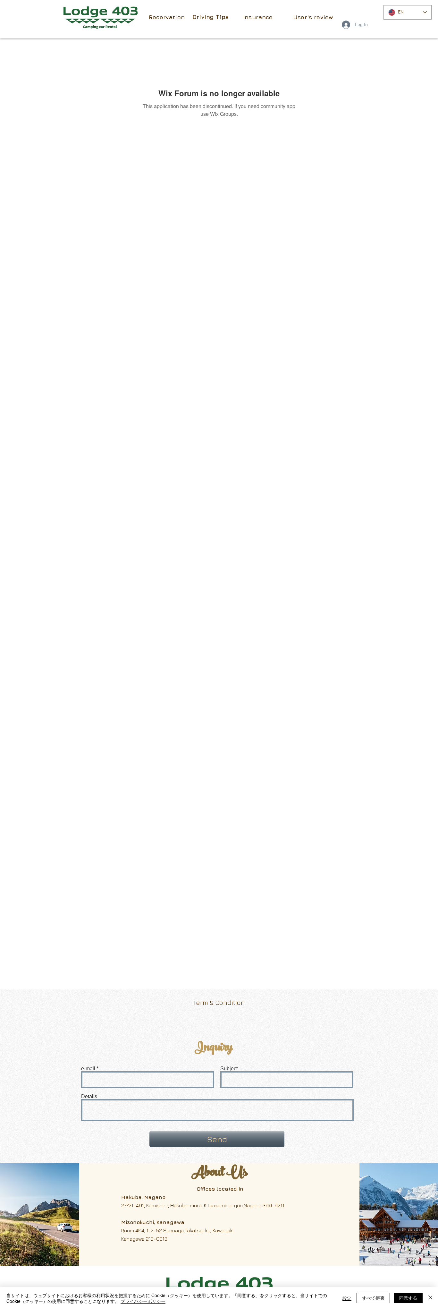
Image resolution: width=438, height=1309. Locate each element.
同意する (408, 1298)
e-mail (88, 1068)
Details (89, 1096)
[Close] (430, 1298)
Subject (229, 1068)
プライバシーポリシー (143, 1301)
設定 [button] (346, 1298)
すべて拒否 (373, 1298)
